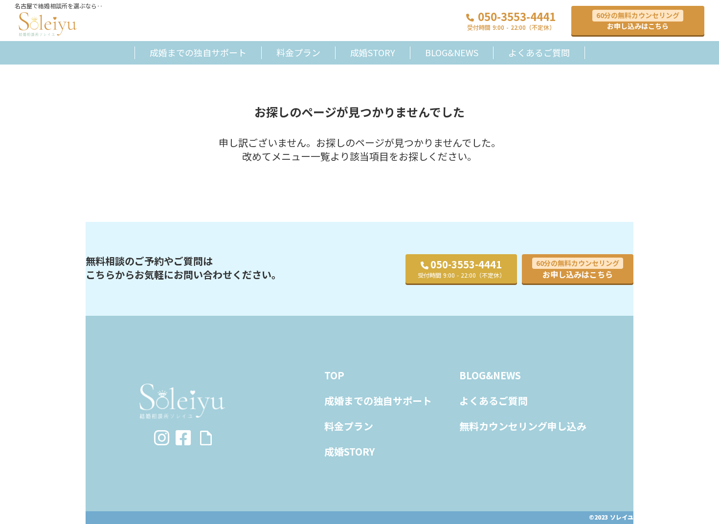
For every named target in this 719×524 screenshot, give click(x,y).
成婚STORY (372, 52)
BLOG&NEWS (451, 52)
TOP (334, 375)
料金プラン (298, 52)
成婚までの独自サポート (198, 52)
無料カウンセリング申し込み (522, 426)
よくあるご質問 (539, 52)
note (206, 438)
